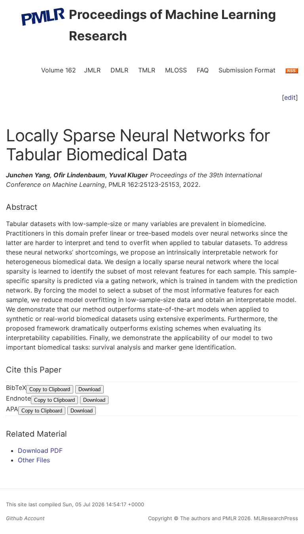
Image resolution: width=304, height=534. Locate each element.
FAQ (203, 70)
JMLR (92, 70)
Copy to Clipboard (49, 389)
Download (89, 389)
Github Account (25, 518)
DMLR (119, 70)
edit (290, 97)
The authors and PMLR (208, 518)
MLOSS (176, 70)
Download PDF (40, 450)
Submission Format (247, 70)
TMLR (146, 70)
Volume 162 (58, 70)
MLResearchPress (275, 518)
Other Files (34, 460)
